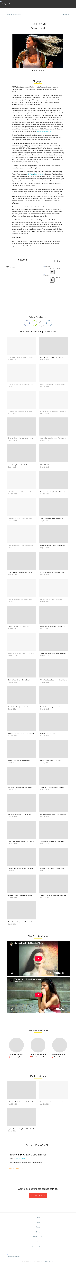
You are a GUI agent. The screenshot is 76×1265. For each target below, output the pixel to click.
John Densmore (39, 174)
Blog (38, 1242)
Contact (38, 1222)
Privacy (51, 1261)
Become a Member (38, 1195)
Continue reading (16, 1169)
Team (38, 1227)
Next (60, 51)
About (38, 1217)
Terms (46, 1261)
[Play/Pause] (52, 272)
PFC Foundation (38, 1237)
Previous (15, 51)
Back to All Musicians (14, 14)
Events (38, 1232)
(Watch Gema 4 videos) (44, 131)
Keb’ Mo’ (30, 174)
